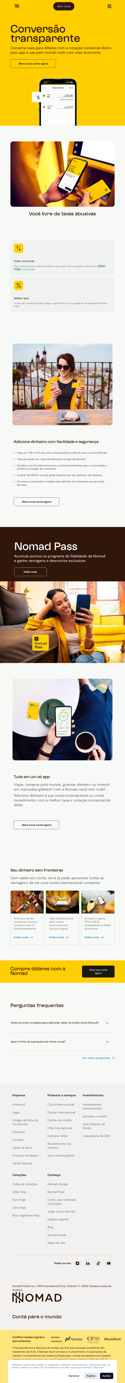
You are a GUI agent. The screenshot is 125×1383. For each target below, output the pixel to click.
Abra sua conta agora (98, 971)
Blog (50, 1227)
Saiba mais (30, 572)
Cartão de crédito (60, 1120)
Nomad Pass (56, 1192)
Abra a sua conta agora (33, 63)
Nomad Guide (57, 1235)
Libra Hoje (19, 1208)
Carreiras (18, 1132)
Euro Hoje (18, 1200)
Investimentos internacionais (92, 1106)
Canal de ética (22, 1148)
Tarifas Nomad (22, 1163)
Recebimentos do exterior (59, 1146)
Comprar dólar (58, 1136)
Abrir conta (63, 6)
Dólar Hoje (19, 1192)
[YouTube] (109, 1263)
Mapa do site (56, 1243)
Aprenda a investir (95, 1116)
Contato (18, 1140)
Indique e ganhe (58, 1219)
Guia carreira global (61, 1155)
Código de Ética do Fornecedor (25, 1122)
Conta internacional (61, 1105)
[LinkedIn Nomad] (88, 1263)
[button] (109, 6)
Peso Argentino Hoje (26, 1215)
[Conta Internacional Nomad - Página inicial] (17, 6)
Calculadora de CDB (96, 1136)
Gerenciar (74, 1375)
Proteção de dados (25, 1155)
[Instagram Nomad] (77, 1263)
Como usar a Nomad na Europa (62, 1202)
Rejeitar (91, 1375)
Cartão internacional (61, 1112)
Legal (15, 1112)
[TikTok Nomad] (98, 1263)
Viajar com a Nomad (61, 1211)
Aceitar (107, 1375)
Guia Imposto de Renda (94, 1126)
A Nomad (18, 1105)
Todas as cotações (25, 1184)
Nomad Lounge (58, 1184)
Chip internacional (60, 1128)
